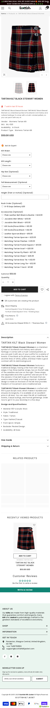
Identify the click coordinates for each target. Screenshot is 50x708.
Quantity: (5, 277)
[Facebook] (4, 656)
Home (3, 14)
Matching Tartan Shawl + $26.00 (19, 256)
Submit (39, 679)
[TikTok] (17, 656)
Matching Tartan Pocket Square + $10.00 (22, 245)
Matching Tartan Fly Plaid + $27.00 (20, 252)
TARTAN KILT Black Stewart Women (25, 564)
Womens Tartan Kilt (18, 121)
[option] (25, 46)
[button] (42, 75)
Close (48, 3)
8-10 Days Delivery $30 (14, 206)
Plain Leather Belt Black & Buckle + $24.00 (23, 215)
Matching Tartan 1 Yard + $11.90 (18, 267)
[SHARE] (47, 290)
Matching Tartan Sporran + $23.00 (20, 237)
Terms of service (21, 295)
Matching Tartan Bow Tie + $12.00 (19, 260)
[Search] (9, 8)
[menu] (2, 8)
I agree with (9, 295)
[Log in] (40, 8)
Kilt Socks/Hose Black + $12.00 (18, 230)
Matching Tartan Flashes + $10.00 (19, 241)
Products (11, 14)
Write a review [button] (25, 589)
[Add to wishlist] (42, 289)
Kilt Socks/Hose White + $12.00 (18, 226)
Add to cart (19, 289)
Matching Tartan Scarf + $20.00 (18, 248)
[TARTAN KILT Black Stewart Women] (25, 537)
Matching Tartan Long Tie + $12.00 (20, 263)
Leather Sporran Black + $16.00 (18, 234)
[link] (12, 500)
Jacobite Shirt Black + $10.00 (17, 222)
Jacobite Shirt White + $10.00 (17, 219)
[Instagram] (11, 656)
